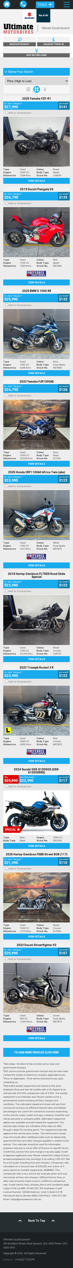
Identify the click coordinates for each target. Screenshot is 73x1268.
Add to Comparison (20, 112)
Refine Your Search (19, 72)
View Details (36, 180)
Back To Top (36, 1220)
